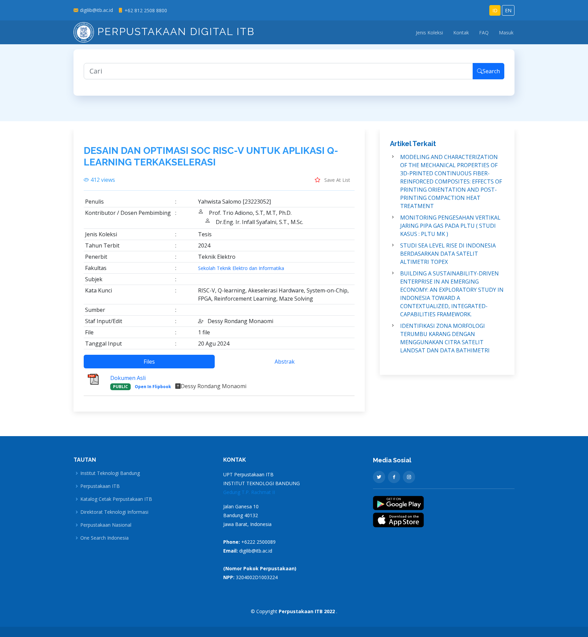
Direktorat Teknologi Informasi (114, 512)
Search (491, 71)
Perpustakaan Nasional (105, 525)
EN (508, 10)
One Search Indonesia (104, 538)
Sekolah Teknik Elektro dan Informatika (241, 268)
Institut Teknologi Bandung (110, 473)
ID (494, 10)
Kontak (461, 32)
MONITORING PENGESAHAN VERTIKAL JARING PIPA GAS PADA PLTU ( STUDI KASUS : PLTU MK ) (450, 226)
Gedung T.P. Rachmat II (249, 492)
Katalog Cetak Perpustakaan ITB (116, 499)
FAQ (484, 32)
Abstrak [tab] (285, 361)
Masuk (506, 32)
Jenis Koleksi (429, 32)
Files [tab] (149, 361)
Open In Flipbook (153, 386)
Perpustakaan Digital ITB (174, 31)
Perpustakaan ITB (100, 486)
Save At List (336, 180)
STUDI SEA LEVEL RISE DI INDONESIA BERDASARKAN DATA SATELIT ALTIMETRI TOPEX (448, 254)
